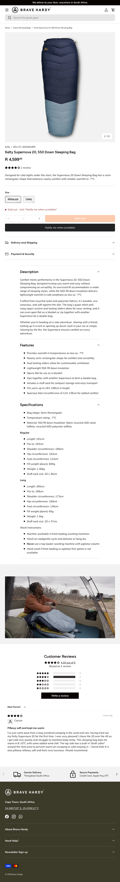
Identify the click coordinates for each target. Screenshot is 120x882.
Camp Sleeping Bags (22, 28)
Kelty (7, 146)
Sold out (80, 218)
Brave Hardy (17, 874)
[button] (113, 10)
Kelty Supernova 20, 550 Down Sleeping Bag (53, 28)
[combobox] (60, 17)
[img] (15, 715)
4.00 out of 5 (68, 662)
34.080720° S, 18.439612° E (22, 808)
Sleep (7, 28)
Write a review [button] (60, 695)
